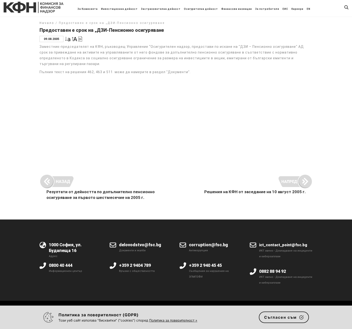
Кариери (297, 9)
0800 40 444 (60, 265)
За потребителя (267, 9)
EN (308, 9)
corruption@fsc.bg (208, 244)
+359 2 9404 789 (135, 265)
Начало (47, 23)
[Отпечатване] (80, 38)
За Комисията (88, 9)
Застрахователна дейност (161, 9)
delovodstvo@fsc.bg (140, 244)
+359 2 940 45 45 (205, 265)
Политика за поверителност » (173, 320)
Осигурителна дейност (201, 9)
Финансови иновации (236, 9)
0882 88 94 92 (272, 271)
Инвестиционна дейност (119, 9)
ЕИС (285, 9)
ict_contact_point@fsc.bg (283, 245)
